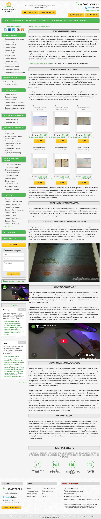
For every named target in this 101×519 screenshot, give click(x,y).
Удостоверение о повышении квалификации (13, 137)
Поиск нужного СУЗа (47, 12)
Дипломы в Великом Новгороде (14, 210)
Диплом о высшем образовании (14, 39)
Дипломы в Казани (10, 213)
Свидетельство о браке (12, 167)
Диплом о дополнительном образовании (13, 144)
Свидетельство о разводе (12, 170)
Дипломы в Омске (10, 221)
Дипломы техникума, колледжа (14, 102)
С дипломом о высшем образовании (39, 64)
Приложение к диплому (12, 189)
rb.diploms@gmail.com (92, 11)
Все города (8, 226)
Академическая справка (12, 67)
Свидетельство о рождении (13, 164)
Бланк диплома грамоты (12, 186)
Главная (5, 20)
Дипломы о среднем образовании (15, 105)
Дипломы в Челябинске (12, 224)
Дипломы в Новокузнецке (12, 218)
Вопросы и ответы (44, 20)
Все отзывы (22, 382)
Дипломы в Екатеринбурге (13, 207)
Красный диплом (10, 56)
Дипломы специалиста (11, 42)
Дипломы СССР (9, 53)
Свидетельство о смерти (12, 173)
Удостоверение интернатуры (13, 153)
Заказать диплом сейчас (11, 507)
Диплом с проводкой (11, 58)
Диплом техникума (10, 94)
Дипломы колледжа (11, 97)
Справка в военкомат (11, 184)
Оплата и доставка (31, 20)
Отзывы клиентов (56, 20)
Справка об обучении (11, 175)
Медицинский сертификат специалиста (12, 149)
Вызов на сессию (10, 181)
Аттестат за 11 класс (11, 84)
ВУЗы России (13, 245)
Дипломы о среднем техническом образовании (15, 109)
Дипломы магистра (10, 47)
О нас (65, 20)
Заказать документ (76, 15)
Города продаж (73, 20)
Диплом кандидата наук (12, 119)
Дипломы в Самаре (10, 215)
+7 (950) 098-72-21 (89, 4)
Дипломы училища (10, 100)
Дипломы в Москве (10, 199)
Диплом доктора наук (11, 122)
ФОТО (40, 135)
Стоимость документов (16, 20)
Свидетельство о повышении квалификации (13, 133)
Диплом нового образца (12, 69)
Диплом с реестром (10, 61)
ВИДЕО (45, 135)
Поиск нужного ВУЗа (30, 12)
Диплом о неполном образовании (15, 72)
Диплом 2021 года (10, 50)
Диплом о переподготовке (12, 141)
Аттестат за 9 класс (11, 82)
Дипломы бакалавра (11, 45)
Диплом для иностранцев (12, 64)
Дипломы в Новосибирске (12, 204)
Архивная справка (10, 178)
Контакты (83, 20)
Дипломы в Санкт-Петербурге (13, 202)
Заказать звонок (92, 15)
